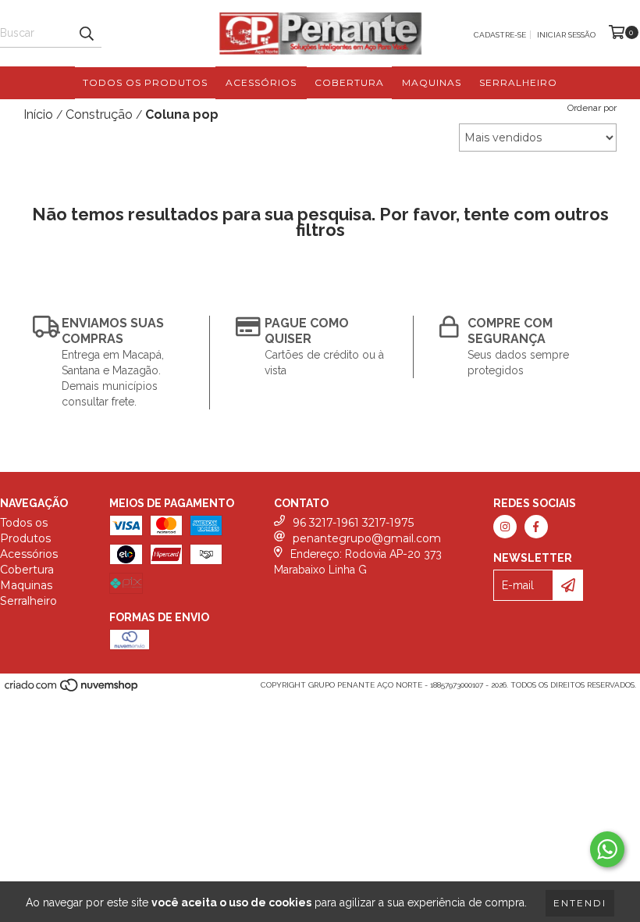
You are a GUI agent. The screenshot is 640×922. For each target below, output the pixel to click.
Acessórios (261, 82)
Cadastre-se (500, 34)
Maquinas (431, 82)
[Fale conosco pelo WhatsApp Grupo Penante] (607, 849)
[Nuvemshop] (72, 690)
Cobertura (349, 82)
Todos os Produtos (145, 82)
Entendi (579, 903)
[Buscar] (85, 34)
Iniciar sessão (566, 34)
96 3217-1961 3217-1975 (353, 523)
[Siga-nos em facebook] (536, 526)
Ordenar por (592, 107)
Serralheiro (518, 82)
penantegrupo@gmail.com (367, 538)
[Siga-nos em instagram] (505, 526)
